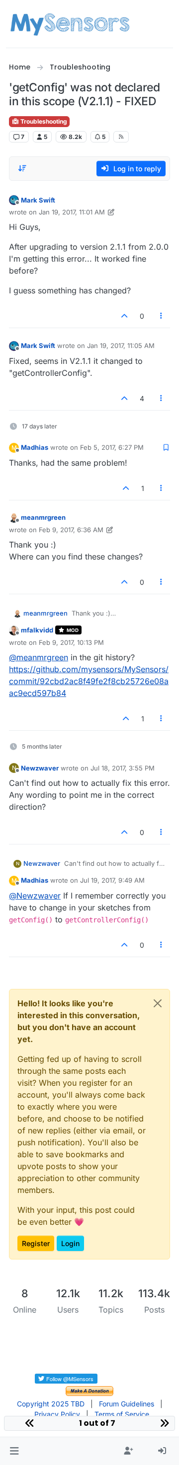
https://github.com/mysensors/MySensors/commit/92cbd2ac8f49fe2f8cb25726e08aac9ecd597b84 (89, 681)
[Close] (158, 1003)
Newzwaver (40, 768)
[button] (14, 1451)
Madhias (34, 447)
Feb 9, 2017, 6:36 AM (71, 530)
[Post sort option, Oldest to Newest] (22, 168)
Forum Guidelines (126, 1403)
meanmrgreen (43, 517)
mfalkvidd (37, 630)
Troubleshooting (43, 121)
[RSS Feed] (121, 136)
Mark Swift (38, 200)
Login (70, 1243)
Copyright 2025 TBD (51, 1403)
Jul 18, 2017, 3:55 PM (122, 768)
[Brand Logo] (70, 24)
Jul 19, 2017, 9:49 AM (112, 880)
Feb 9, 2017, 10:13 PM (71, 642)
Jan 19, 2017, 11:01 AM (72, 212)
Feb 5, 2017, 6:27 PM (112, 447)
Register (36, 1243)
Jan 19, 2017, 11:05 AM (121, 345)
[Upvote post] (124, 316)
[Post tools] (162, 316)
